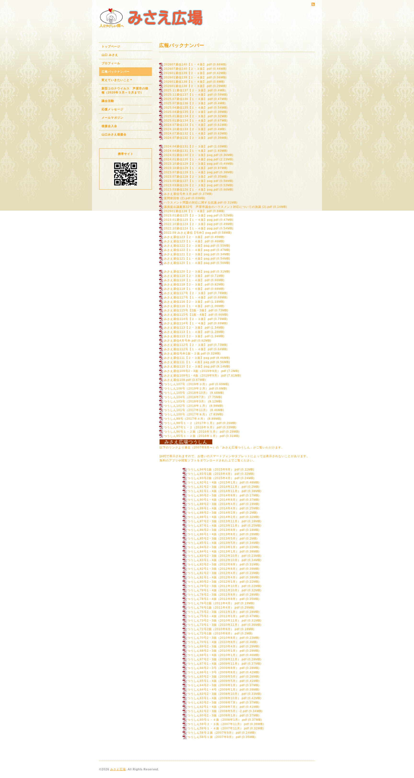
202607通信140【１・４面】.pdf (188, 64)
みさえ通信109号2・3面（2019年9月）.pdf (195, 371)
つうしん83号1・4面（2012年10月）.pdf (217, 560)
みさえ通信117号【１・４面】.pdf (188, 297)
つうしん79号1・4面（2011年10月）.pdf (217, 590)
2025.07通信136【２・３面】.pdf (188, 103)
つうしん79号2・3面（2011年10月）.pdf (217, 586)
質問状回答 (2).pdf (177, 198)
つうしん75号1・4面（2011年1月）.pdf (216, 616)
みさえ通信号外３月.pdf (181, 194)
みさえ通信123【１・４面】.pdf (187, 241)
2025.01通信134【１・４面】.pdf (188, 120)
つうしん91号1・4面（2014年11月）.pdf (217, 491)
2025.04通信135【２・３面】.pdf (188, 112)
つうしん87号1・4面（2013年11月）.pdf (217, 525)
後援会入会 (109, 126)
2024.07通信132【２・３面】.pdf (188, 137)
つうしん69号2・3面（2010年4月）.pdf (216, 646)
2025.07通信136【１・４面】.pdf (188, 99)
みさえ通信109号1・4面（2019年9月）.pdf (195, 375)
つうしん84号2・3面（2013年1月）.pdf (216, 547)
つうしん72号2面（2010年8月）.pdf (213, 629)
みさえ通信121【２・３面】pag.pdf (189, 254)
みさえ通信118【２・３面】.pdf (187, 284)
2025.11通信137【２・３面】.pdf (188, 90)
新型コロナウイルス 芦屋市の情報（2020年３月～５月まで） (125, 90)
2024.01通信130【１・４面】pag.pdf (191, 159)
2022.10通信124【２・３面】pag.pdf (191, 224)
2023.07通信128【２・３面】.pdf (188, 176)
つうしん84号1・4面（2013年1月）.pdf (216, 551)
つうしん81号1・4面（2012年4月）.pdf (216, 577)
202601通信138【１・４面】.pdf (188, 81)
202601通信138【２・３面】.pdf (188, 86)
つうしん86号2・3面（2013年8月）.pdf (216, 530)
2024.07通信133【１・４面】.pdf (188, 125)
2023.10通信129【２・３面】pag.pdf (191, 163)
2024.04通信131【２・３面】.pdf (188, 146)
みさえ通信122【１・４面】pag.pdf (189, 250)
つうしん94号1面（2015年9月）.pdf (213, 469)
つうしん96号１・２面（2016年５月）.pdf (194, 431)
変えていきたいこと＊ (117, 80)
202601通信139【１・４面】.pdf (188, 77)
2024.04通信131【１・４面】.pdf (188, 150)
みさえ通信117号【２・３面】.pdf (188, 293)
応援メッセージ (112, 109)
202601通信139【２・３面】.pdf (188, 73)
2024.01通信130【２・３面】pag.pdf (191, 155)
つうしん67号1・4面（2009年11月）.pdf (217, 663)
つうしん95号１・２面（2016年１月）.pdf (194, 436)
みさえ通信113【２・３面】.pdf (187, 327)
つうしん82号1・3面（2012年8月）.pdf (216, 568)
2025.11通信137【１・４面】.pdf (188, 94)
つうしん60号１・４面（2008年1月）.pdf (217, 719)
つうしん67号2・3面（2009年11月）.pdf (217, 659)
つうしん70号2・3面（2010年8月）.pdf (216, 637)
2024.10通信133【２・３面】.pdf (188, 129)
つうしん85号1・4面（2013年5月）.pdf (216, 543)
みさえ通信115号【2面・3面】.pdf (188, 310)
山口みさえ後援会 (114, 134)
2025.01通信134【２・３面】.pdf (188, 116)
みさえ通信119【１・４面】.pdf (187, 280)
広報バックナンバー (116, 71)
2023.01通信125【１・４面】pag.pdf (191, 219)
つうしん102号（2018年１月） (186, 405)
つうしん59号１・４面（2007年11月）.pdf (218, 728)
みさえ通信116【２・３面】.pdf (187, 301)
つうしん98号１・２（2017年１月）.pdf (193, 423)
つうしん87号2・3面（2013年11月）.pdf (217, 521)
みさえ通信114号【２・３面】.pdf (188, 319)
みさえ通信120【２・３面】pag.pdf (189, 271)
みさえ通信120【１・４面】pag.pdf (189, 263)
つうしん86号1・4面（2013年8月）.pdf (216, 534)
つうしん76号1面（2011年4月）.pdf (213, 607)
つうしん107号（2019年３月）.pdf (189, 384)
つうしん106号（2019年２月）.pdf (189, 388)
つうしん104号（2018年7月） (185, 397)
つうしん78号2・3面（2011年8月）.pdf (216, 594)
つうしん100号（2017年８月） (186, 414)
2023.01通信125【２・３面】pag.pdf (191, 215)
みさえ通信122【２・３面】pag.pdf (189, 245)
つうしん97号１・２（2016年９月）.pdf (193, 427)
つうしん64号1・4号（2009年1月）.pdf (216, 689)
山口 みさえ (110, 55)
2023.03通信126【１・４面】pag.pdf (191, 189)
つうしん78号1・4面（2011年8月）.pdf (216, 599)
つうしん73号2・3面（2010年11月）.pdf (217, 620)
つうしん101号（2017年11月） (186, 410)
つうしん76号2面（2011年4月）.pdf (213, 603)
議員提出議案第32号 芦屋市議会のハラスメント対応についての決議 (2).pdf (218, 207)
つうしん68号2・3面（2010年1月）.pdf (216, 650)
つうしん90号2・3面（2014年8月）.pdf (216, 495)
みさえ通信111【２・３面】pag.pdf (189, 358)
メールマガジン (112, 117)
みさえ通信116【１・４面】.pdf (187, 306)
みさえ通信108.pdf (177, 380)
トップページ (111, 46)
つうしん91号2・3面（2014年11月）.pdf (217, 486)
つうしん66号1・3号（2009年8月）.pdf (216, 672)
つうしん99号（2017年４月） (185, 418)
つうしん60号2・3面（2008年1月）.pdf (216, 715)
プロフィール (111, 63)
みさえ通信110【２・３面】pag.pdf (189, 366)
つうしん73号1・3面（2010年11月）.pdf (217, 625)
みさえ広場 (118, 769)
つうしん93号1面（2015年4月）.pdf (213, 474)
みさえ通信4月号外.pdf (180, 340)
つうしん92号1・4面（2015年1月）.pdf (216, 482)
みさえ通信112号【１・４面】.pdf (188, 349)
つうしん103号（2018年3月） (185, 401)
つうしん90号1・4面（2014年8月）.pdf (216, 499)
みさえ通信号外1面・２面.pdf (185, 353)
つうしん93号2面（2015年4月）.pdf (213, 478)
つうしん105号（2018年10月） (186, 393)
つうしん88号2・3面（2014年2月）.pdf (216, 512)
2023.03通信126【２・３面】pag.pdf (191, 185)
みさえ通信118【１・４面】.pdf (187, 288)
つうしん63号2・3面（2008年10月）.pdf (217, 694)
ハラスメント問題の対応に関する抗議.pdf (193, 202)
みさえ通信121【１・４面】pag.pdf (189, 258)
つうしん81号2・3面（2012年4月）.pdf (216, 573)
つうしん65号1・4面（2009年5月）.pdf (216, 681)
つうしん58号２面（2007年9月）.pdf (214, 732)
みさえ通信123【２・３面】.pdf (187, 237)
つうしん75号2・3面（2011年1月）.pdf (216, 612)
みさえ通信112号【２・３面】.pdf (188, 345)
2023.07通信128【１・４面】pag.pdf (191, 172)
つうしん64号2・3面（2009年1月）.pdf (216, 685)
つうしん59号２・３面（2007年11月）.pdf (218, 724)
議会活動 (108, 101)
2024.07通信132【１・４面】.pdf (188, 133)
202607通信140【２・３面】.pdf (188, 68)
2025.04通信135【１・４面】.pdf (188, 107)
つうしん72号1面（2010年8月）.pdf (213, 633)
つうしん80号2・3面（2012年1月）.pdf (216, 581)
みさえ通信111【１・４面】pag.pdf (189, 362)
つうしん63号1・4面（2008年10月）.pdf (217, 698)
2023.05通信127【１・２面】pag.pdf (191, 181)
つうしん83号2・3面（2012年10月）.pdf (217, 555)
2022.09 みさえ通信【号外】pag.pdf (190, 232)
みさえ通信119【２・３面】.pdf (187, 276)
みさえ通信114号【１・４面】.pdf (188, 323)
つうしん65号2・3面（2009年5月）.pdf (216, 676)
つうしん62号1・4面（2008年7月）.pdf (216, 706)
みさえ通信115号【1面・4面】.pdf (188, 314)
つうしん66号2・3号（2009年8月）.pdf (216, 668)
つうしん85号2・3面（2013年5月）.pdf (216, 538)
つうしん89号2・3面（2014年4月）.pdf (216, 504)
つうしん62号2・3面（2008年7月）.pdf (216, 702)
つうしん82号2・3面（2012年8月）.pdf (216, 564)
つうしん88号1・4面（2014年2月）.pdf (216, 517)
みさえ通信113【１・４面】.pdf (187, 332)
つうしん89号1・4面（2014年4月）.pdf (216, 508)
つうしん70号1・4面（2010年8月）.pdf (216, 642)
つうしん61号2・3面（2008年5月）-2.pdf (217, 711)
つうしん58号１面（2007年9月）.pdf (214, 737)
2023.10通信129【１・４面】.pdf (188, 168)
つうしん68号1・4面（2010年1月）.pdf (216, 655)
